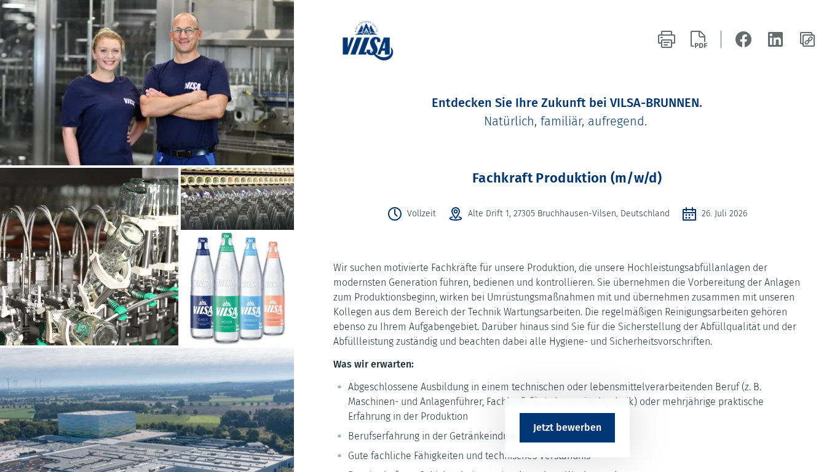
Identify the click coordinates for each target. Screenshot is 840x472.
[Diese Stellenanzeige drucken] (666, 39)
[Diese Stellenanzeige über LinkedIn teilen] (775, 39)
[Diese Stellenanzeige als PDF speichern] (698, 39)
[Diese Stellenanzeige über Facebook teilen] (743, 39)
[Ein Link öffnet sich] (373, 39)
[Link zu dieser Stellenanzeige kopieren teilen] (807, 39)
